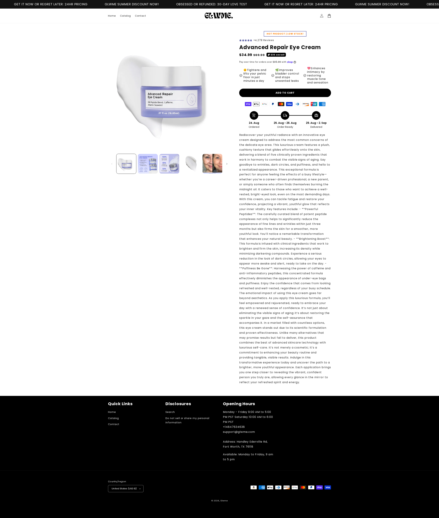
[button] (329, 16)
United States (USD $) (124, 488)
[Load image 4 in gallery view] (191, 164)
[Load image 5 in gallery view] (212, 164)
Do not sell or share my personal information (187, 420)
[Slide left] (112, 164)
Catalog (113, 418)
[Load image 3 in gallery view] (169, 164)
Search (170, 412)
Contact (113, 424)
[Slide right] (227, 164)
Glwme (224, 500)
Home (112, 412)
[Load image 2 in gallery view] (148, 164)
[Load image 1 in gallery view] (126, 164)
